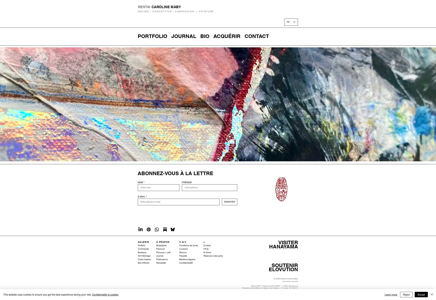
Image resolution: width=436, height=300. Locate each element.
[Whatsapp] (156, 229)
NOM (140, 182)
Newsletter (161, 263)
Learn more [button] (391, 294)
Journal (159, 256)
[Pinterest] (148, 229)
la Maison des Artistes (270, 288)
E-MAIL (141, 197)
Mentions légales (187, 259)
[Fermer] (432, 294)
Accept (421, 294)
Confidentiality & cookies (105, 294)
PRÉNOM (187, 182)
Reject (406, 294)
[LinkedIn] (140, 229)
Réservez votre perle (213, 256)
